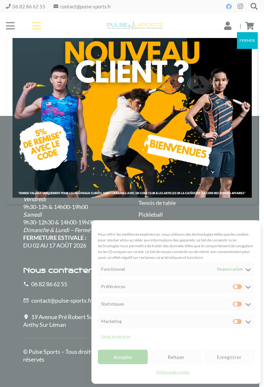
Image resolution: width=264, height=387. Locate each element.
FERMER (247, 40)
